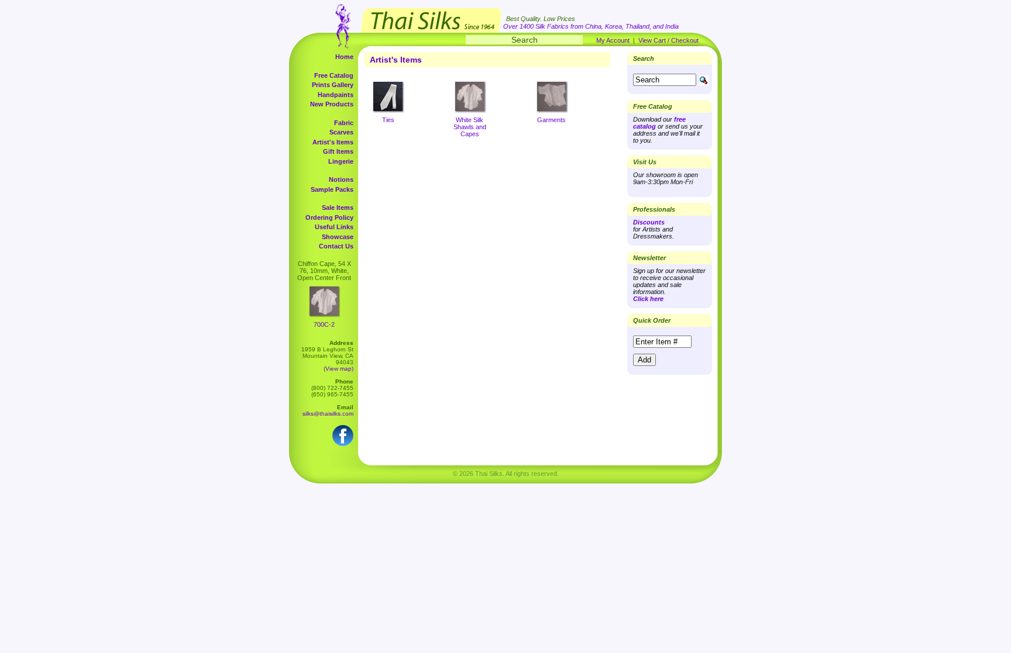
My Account (613, 40)
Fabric (343, 122)
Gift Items (338, 151)
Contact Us (336, 246)
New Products (331, 104)
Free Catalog (333, 75)
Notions (341, 179)
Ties (388, 119)
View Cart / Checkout (668, 40)
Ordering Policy (329, 217)
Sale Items (337, 207)
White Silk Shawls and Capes (469, 126)
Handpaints (335, 94)
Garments (551, 119)
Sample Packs (332, 189)
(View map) (338, 368)
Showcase (337, 236)
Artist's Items (332, 142)
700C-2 (324, 324)
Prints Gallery (332, 84)
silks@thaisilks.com (327, 413)
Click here (648, 298)
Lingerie (340, 161)
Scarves (341, 132)
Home (344, 56)
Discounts (649, 222)
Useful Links (334, 226)
